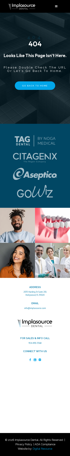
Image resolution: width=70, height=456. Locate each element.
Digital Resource (42, 448)
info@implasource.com (35, 308)
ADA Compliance (45, 444)
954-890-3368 (35, 343)
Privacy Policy (23, 444)
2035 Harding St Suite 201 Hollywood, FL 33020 (35, 293)
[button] (56, 6)
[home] (21, 6)
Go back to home (35, 85)
